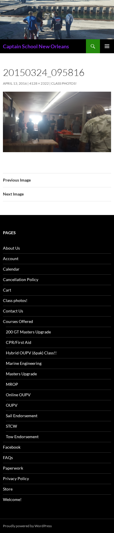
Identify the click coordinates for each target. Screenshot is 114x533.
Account (10, 258)
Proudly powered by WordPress (27, 526)
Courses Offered (18, 321)
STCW (11, 426)
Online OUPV (18, 394)
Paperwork (13, 468)
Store (8, 488)
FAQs (8, 457)
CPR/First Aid (18, 342)
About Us (11, 248)
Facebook (11, 447)
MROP (12, 384)
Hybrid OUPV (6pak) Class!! (31, 352)
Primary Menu (107, 46)
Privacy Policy (16, 478)
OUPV (12, 405)
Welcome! (12, 499)
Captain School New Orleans (36, 46)
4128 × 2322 (39, 83)
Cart (7, 289)
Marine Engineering (24, 363)
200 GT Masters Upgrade (28, 331)
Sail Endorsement (21, 415)
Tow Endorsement (22, 436)
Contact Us (13, 310)
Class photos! (64, 83)
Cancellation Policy (20, 279)
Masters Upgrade (21, 373)
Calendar (11, 268)
